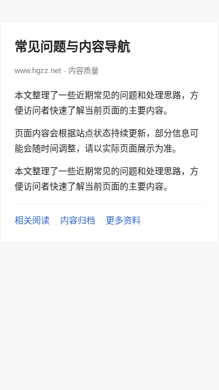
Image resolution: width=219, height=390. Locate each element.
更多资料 (123, 220)
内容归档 (77, 220)
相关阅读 (32, 220)
